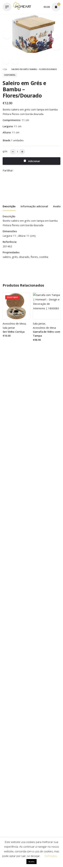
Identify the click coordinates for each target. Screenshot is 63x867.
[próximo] (15, 60)
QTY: (5, 151)
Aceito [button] (31, 861)
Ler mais (8, 339)
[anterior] (6, 60)
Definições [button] (51, 856)
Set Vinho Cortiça (13, 331)
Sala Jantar (9, 327)
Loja (5, 69)
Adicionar (39, 343)
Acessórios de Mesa (14, 323)
